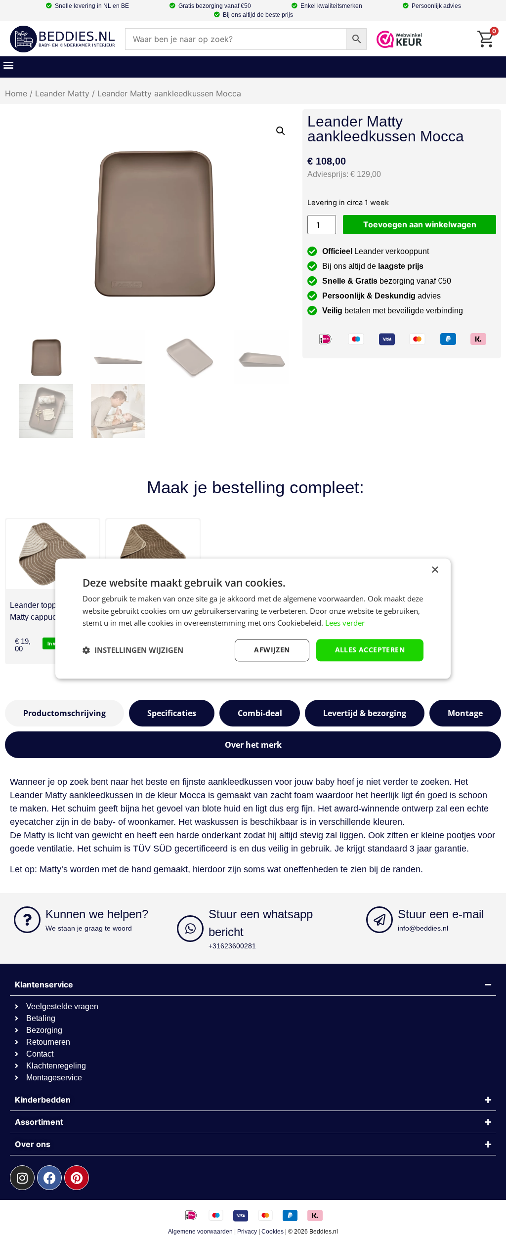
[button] (8, 64)
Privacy (247, 1231)
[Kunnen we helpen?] (27, 919)
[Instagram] (22, 1177)
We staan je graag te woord (88, 928)
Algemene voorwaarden (200, 1231)
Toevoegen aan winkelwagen (419, 224)
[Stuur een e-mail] (379, 919)
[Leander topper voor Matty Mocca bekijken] (153, 554)
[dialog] (253, 618)
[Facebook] (49, 1177)
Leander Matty (62, 93)
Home (16, 93)
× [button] (434, 570)
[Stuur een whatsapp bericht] (190, 928)
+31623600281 (232, 946)
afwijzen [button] (272, 649)
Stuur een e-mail (441, 914)
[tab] (64, 713)
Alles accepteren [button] (370, 649)
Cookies (272, 1231)
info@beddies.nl (423, 928)
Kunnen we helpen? (96, 914)
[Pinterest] (76, 1177)
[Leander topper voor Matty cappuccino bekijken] (52, 554)
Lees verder (345, 623)
